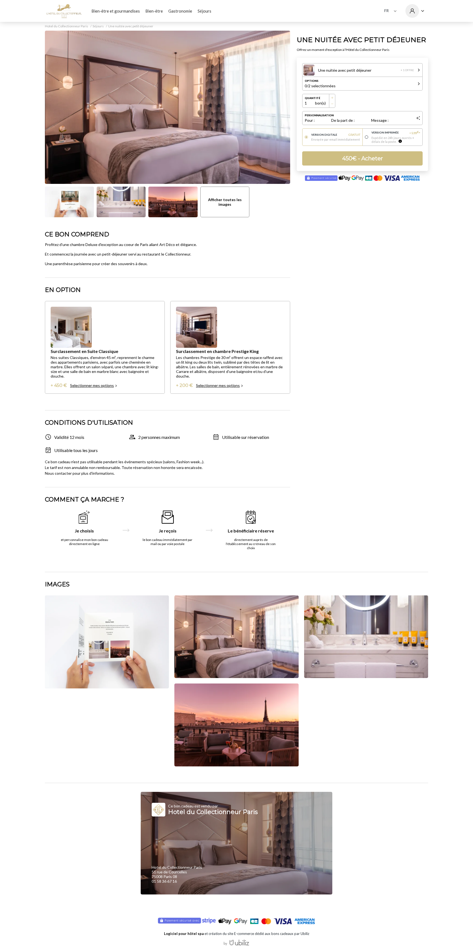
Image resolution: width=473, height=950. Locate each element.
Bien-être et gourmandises (115, 10)
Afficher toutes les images (225, 202)
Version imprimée (395, 133)
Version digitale (335, 135)
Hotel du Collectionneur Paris (66, 26)
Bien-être (154, 10)
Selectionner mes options (92, 385)
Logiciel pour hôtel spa (184, 933)
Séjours (204, 10)
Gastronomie (180, 10)
